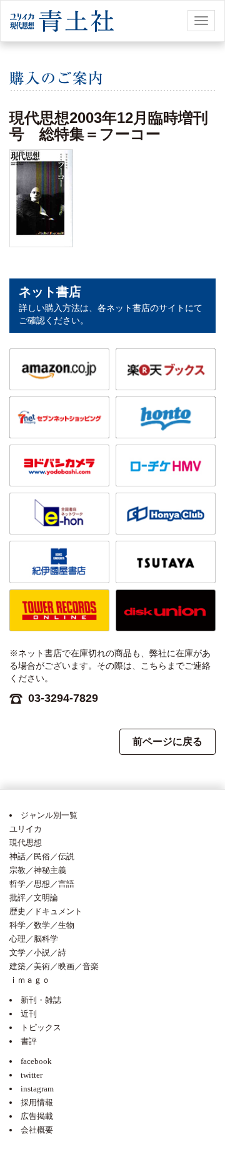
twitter (31, 1075)
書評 (29, 1041)
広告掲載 (37, 1116)
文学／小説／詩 (37, 952)
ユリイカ (25, 829)
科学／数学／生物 (41, 925)
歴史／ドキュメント (45, 911)
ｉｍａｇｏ (29, 980)
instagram (37, 1088)
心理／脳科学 (33, 938)
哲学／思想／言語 (41, 884)
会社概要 (37, 1130)
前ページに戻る (167, 741)
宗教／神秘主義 (37, 870)
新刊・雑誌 (41, 1000)
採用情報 (37, 1102)
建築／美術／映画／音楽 (54, 966)
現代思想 (25, 842)
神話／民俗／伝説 (41, 856)
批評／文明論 (33, 897)
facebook (36, 1061)
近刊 (29, 1013)
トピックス (41, 1027)
